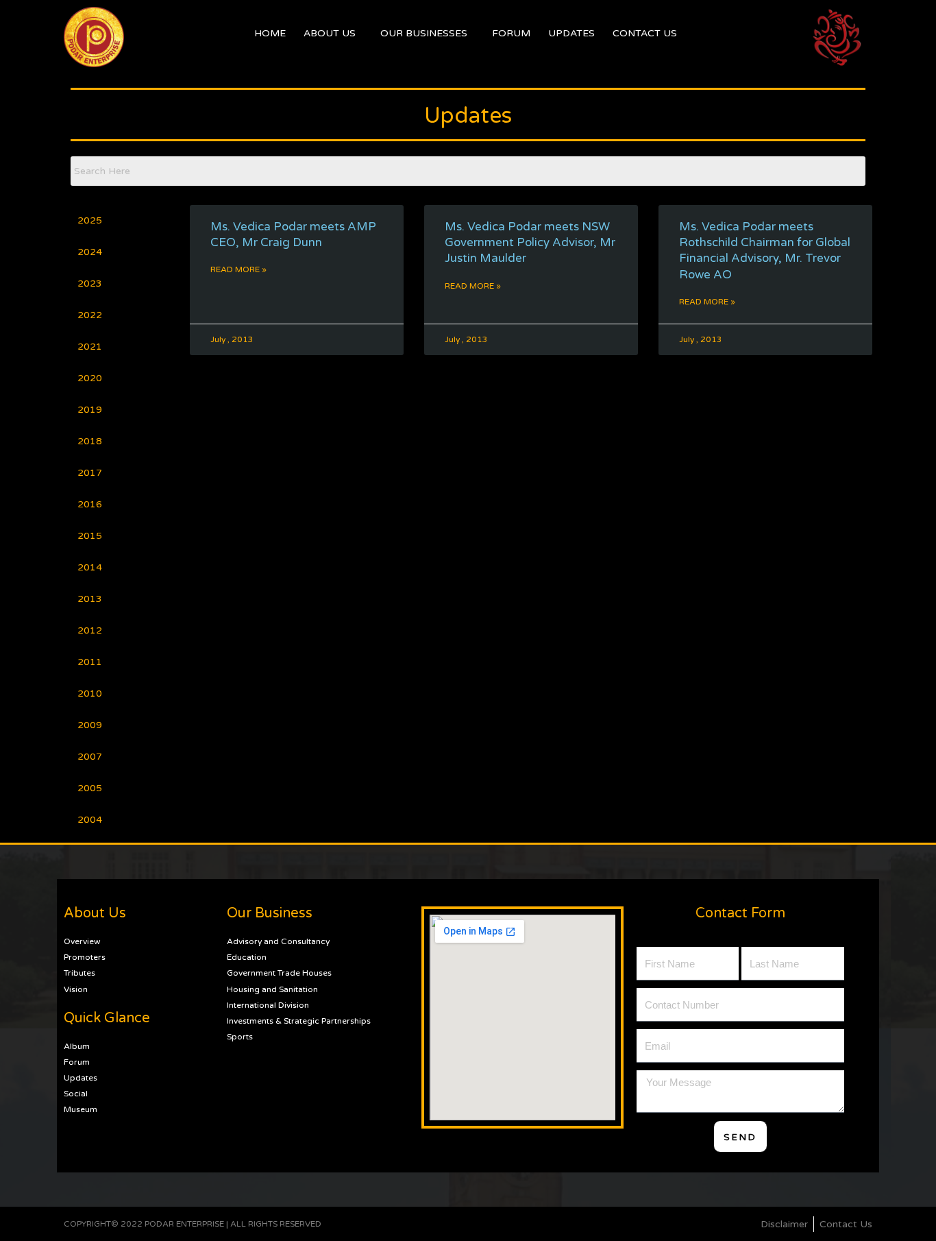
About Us (330, 33)
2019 (89, 409)
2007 (89, 756)
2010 (89, 693)
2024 (89, 252)
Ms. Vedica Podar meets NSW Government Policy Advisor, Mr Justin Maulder (530, 242)
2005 (89, 788)
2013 (89, 599)
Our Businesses (423, 33)
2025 (89, 220)
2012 (89, 630)
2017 (89, 473)
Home (270, 33)
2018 (89, 441)
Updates (571, 33)
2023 (89, 283)
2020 (89, 378)
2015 (89, 536)
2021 (89, 346)
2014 (89, 567)
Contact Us (645, 33)
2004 (89, 820)
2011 (89, 662)
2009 (89, 725)
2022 (89, 315)
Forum (511, 33)
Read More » (238, 269)
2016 (89, 504)
